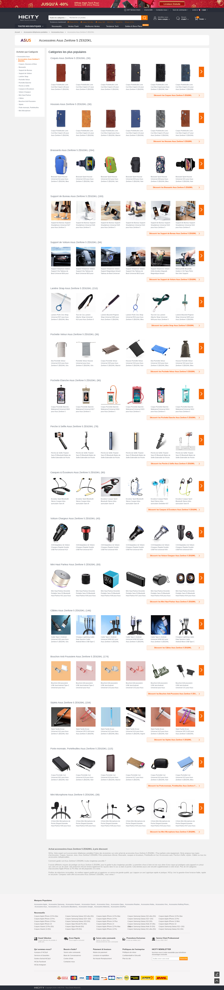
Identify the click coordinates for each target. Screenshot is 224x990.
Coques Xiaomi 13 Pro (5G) (44, 926)
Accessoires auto (166, 855)
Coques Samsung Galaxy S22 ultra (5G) (142, 916)
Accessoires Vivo (162, 904)
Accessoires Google (86, 907)
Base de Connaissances (72, 955)
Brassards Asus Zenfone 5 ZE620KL (69, 150)
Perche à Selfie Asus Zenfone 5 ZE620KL (71, 426)
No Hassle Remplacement (102, 958)
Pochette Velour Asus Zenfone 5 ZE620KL (72, 334)
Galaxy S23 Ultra (87, 22)
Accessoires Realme (132, 904)
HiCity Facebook (40, 962)
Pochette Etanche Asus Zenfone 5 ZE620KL (73, 380)
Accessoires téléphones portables (36, 32)
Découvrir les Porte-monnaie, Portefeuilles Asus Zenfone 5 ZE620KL (175, 786)
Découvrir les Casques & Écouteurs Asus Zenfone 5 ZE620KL (172, 510)
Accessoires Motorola (101, 907)
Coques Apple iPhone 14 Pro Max (108, 916)
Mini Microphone (24, 111)
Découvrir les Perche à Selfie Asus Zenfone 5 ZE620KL (173, 464)
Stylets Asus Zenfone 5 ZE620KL (67, 702)
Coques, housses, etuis (69, 855)
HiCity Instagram (40, 965)
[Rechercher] (144, 17)
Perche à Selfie (24, 86)
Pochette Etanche (25, 83)
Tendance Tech (112, 26)
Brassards (22, 67)
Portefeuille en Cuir (151, 855)
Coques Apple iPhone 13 (167, 924)
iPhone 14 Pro (73, 22)
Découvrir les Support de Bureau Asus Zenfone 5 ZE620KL (172, 233)
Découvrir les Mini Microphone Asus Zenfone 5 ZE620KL (172, 832)
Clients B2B (148, 10)
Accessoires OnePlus (118, 907)
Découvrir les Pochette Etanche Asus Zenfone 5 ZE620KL (173, 418)
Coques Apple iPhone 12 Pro (106, 929)
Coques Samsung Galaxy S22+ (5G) (140, 919)
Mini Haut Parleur (25, 95)
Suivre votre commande (72, 952)
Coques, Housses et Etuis (28, 64)
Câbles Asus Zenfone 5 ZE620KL (67, 610)
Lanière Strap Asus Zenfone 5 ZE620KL (71, 288)
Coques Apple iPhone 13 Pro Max (171, 916)
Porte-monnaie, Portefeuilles (29, 107)
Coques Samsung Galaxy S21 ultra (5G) (142, 929)
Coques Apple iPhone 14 (105, 924)
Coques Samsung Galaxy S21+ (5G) (171, 926)
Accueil (17, 32)
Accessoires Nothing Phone (179, 904)
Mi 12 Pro (110, 22)
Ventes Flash (73, 26)
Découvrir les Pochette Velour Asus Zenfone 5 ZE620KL (173, 371)
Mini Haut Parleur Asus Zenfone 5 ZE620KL (73, 564)
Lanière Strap (23, 76)
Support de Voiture (25, 73)
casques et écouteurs (135, 855)
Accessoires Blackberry (69, 907)
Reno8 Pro (119, 22)
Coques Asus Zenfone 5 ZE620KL (68, 58)
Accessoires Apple (40, 904)
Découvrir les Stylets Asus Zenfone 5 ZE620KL (172, 740)
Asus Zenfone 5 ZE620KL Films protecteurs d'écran (98, 855)
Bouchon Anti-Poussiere (27, 101)
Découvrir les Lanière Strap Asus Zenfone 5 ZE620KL (173, 325)
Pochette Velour (24, 80)
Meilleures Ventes (92, 26)
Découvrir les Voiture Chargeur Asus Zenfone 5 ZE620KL (172, 556)
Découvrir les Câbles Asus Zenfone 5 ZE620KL (172, 648)
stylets (188, 855)
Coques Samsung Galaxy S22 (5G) (140, 921)
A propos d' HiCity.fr (41, 952)
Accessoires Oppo (117, 904)
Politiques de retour (129, 952)
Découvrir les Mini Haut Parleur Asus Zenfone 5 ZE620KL (173, 602)
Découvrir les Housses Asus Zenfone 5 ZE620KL (172, 141)
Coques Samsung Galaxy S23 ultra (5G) (79, 916)
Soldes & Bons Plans (133, 26)
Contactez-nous (69, 962)
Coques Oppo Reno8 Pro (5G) (76, 924)
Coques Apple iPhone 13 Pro (169, 919)
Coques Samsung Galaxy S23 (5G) (77, 921)
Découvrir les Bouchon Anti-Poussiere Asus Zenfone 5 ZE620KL (174, 694)
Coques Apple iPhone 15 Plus (44, 921)
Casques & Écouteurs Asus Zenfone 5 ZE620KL (75, 472)
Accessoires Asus (57, 32)
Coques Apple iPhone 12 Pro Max (108, 926)
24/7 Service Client (133, 10)
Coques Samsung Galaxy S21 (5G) (171, 929)
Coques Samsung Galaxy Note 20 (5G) (141, 926)
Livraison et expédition (101, 955)
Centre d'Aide (68, 958)
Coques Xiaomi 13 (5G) (42, 929)
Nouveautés (57, 26)
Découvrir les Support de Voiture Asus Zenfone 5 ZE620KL (172, 279)
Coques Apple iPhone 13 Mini (169, 921)
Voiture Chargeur (25, 92)
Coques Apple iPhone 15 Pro (44, 919)
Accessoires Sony (103, 904)
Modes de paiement (100, 952)
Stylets (21, 104)
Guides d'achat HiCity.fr (42, 958)
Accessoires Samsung (56, 904)
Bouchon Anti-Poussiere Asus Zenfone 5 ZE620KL (76, 656)
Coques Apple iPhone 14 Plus (107, 921)
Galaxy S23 (101, 22)
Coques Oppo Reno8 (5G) (74, 926)
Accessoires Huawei (73, 904)
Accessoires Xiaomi (88, 904)
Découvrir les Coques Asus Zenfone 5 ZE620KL (173, 95)
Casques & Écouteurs (26, 89)
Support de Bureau (25, 70)
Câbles (21, 98)
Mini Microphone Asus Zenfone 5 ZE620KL (72, 794)
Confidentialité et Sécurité (131, 955)
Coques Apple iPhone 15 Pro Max (46, 916)
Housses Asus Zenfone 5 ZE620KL (68, 104)
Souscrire (183, 958)
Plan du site (126, 958)
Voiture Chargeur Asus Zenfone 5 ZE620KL (72, 518)
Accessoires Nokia (147, 904)
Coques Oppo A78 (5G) (73, 929)
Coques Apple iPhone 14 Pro (106, 919)
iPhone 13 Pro (129, 22)
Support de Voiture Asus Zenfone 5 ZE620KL (73, 242)
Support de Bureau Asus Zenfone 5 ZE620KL (73, 196)
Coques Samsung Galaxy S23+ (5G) (78, 919)
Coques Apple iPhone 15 (43, 924)
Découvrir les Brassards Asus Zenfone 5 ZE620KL (173, 187)
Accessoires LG (53, 907)
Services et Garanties (41, 955)
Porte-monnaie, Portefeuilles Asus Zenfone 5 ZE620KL (78, 748)
